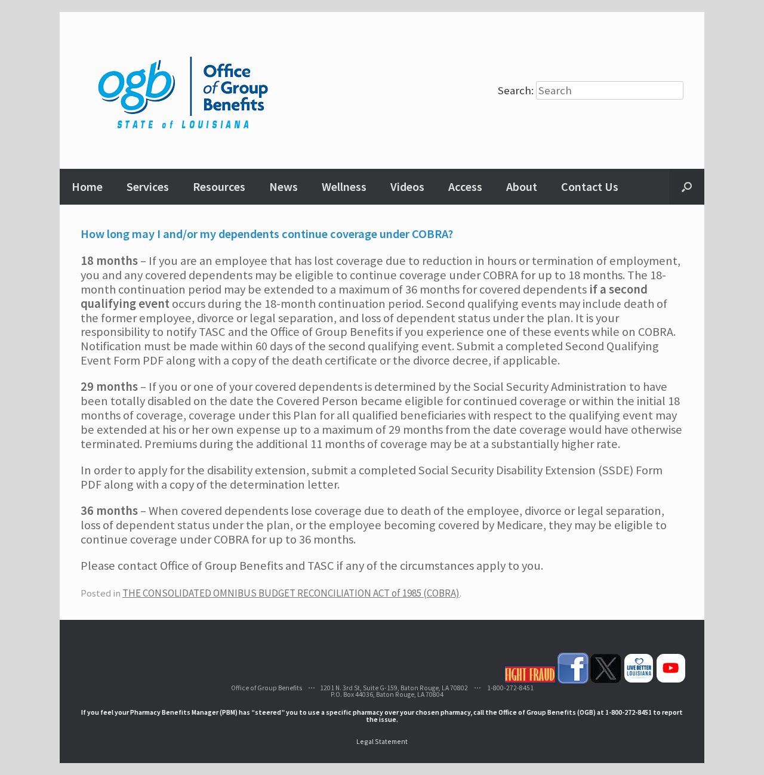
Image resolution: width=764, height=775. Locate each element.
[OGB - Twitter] (606, 681)
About (521, 186)
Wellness (344, 186)
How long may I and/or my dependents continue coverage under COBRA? (267, 234)
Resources (219, 186)
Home (87, 186)
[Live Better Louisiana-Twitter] (638, 681)
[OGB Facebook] (573, 681)
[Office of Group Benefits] (184, 90)
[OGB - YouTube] (670, 681)
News (283, 186)
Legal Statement (382, 741)
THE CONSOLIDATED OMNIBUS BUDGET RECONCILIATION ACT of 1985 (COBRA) (291, 593)
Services (148, 186)
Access (465, 186)
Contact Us (589, 186)
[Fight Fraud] (530, 681)
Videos (407, 186)
